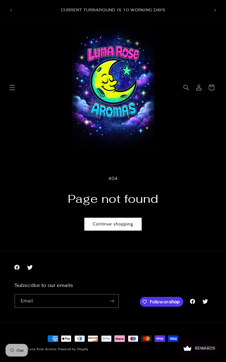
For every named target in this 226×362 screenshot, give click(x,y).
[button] (12, 87)
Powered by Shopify (73, 349)
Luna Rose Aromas (43, 349)
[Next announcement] (215, 10)
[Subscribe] (112, 301)
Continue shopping (113, 223)
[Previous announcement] (11, 10)
